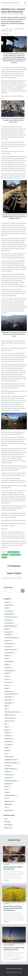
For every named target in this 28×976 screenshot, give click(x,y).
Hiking (6, 608)
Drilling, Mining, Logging (11, 637)
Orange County (8, 756)
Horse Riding (8, 611)
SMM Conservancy (9, 715)
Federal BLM (8, 700)
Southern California (15, 554)
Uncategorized (8, 783)
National (7, 750)
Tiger (6, 807)
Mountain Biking (9, 614)
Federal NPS (8, 703)
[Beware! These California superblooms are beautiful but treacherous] (14, 893)
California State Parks (10, 694)
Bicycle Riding (8, 605)
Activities (6, 602)
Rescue (7, 679)
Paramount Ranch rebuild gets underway (13, 868)
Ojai (6, 753)
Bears (6, 789)
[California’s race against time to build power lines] (14, 934)
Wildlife (6, 786)
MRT (6, 709)
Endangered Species (10, 795)
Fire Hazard (5, 554)
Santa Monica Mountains (11, 762)
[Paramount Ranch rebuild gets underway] (14, 854)
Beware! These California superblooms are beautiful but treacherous (13, 908)
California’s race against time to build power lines (14, 949)
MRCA (6, 706)
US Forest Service (9, 718)
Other (5, 724)
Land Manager (8, 691)
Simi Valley (7, 765)
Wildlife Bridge (8, 810)
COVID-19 (7, 673)
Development (8, 634)
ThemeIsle (19, 972)
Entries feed (7, 821)
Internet (6, 688)
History (6, 685)
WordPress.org (8, 827)
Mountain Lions (9, 801)
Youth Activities (9, 623)
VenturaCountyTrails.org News (14, 968)
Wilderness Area (9, 721)
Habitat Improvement (10, 649)
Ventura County (8, 774)
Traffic (6, 658)
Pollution (7, 655)
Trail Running (8, 620)
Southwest (7, 771)
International (8, 741)
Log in (5, 818)
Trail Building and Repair (10, 780)
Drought (6, 629)
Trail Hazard (8, 682)
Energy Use (7, 640)
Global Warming (9, 643)
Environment (7, 632)
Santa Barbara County (10, 759)
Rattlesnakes (8, 804)
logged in (10, 578)
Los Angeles (8, 744)
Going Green (8, 646)
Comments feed (8, 824)
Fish (6, 798)
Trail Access (7, 777)
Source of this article (6, 28)
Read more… (7, 880)
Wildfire (4, 557)
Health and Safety (8, 670)
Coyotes (7, 792)
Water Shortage (9, 661)
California (7, 735)
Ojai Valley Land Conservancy (12, 712)
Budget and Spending (9, 626)
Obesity (7, 676)
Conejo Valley (8, 738)
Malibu (6, 747)
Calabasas (7, 732)
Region (6, 730)
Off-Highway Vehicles (10, 617)
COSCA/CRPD (8, 697)
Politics (6, 727)
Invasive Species (9, 652)
